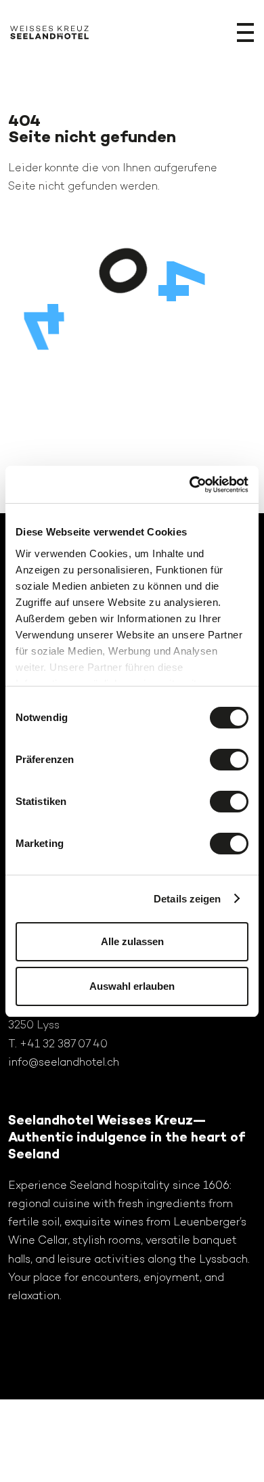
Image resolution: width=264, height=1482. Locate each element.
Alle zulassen (132, 941)
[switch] (229, 759)
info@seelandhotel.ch (63, 1062)
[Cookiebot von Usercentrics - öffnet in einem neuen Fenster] (189, 485)
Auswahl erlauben (132, 986)
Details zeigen (187, 899)
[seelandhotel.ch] (49, 35)
